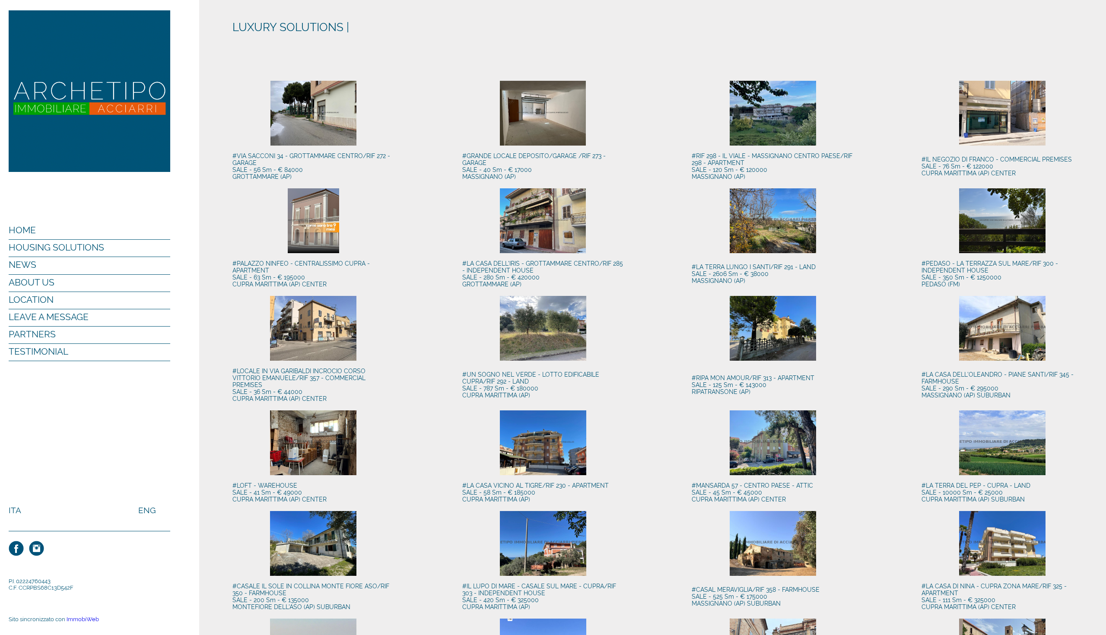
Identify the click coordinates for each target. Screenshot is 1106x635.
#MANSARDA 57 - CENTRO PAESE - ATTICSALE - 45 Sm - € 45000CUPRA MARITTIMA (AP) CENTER (752, 492)
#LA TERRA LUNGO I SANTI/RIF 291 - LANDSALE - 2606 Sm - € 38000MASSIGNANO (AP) (754, 274)
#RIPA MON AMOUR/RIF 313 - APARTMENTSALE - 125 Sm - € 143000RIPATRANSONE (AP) (753, 385)
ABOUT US (31, 282)
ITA (15, 510)
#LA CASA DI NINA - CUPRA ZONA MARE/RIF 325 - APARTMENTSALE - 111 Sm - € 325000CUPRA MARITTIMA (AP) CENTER (994, 596)
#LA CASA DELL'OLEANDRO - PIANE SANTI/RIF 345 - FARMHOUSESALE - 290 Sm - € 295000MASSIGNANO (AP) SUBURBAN (998, 385)
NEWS (22, 264)
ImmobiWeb (83, 619)
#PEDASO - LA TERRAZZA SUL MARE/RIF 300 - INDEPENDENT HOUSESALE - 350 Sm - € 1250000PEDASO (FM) (990, 274)
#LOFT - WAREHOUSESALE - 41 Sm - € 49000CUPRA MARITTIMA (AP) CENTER (279, 492)
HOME (22, 230)
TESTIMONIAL (38, 351)
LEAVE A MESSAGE (49, 316)
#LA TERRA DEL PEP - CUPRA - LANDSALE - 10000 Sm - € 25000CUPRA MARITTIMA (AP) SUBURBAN (976, 492)
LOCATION (31, 299)
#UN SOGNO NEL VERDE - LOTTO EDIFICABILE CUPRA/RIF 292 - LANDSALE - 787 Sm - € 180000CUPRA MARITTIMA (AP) (530, 385)
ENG (147, 510)
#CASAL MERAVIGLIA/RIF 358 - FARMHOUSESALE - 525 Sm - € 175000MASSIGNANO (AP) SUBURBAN (756, 596)
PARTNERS (32, 334)
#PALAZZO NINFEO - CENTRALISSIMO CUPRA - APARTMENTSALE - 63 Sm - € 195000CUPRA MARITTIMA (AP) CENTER (301, 274)
